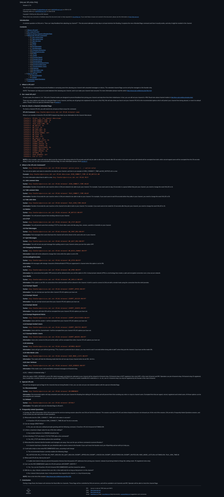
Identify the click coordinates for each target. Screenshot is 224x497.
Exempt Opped (37, 57)
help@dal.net (94, 494)
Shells (35, 55)
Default (34, 77)
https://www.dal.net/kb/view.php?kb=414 (139, 90)
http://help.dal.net (134, 17)
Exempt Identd (37, 61)
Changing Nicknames (39, 50)
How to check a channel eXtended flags (40, 34)
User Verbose (37, 72)
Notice (34, 43)
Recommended (37, 75)
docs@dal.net (76, 17)
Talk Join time (36, 41)
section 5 (58, 102)
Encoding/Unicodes (38, 52)
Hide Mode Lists (38, 70)
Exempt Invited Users (39, 64)
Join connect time (37, 37)
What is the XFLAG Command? (37, 35)
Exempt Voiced (37, 59)
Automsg (35, 68)
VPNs (35, 53)
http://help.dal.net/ (96, 492)
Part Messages (36, 46)
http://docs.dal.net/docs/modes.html (182, 97)
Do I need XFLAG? (33, 32)
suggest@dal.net (125, 494)
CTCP (34, 44)
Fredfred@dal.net (42, 9)
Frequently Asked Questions (36, 79)
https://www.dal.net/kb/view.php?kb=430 (58, 476)
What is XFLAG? (33, 30)
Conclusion (31, 81)
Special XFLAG (32, 73)
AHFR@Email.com (57, 9)
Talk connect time (37, 39)
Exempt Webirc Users (39, 66)
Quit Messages (36, 48)
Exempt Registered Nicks (41, 63)
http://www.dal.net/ (96, 490)
